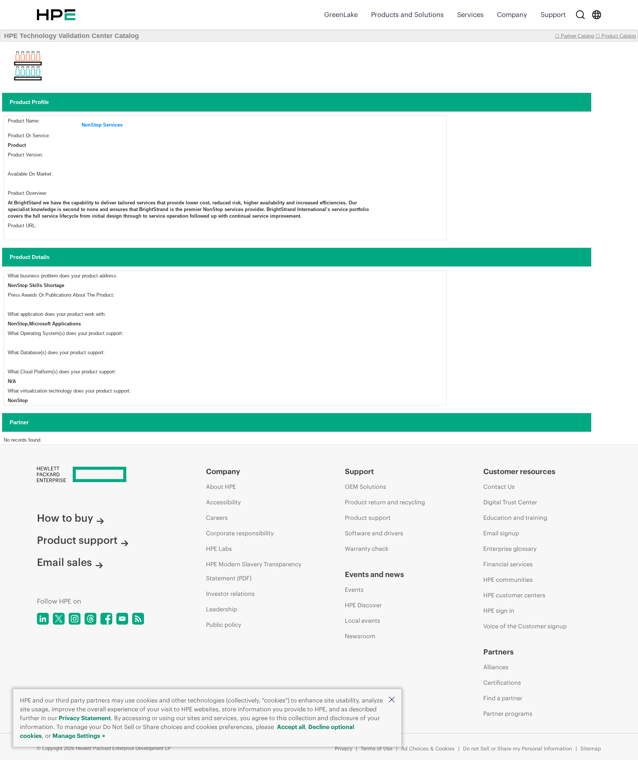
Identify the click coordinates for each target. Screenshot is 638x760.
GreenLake (341, 14)
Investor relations (230, 593)
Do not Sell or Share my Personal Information (517, 748)
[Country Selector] (596, 15)
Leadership (221, 609)
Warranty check (366, 548)
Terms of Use (376, 748)
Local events (362, 620)
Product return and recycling (385, 502)
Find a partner (502, 698)
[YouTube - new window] (122, 619)
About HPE (221, 486)
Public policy (223, 624)
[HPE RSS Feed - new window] (138, 619)
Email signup (501, 533)
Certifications (502, 682)
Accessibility (223, 502)
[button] (392, 700)
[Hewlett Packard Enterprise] (56, 15)
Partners (498, 651)
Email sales (64, 562)
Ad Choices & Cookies (428, 748)
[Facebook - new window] (106, 619)
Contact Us (499, 486)
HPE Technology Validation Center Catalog (71, 35)
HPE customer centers (514, 595)
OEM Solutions (365, 486)
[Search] (580, 15)
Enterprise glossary (509, 548)
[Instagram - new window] (74, 619)
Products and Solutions (407, 14)
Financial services (508, 564)
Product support (77, 540)
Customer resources (519, 471)
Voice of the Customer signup (525, 626)
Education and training (515, 517)
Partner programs (507, 713)
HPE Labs (219, 548)
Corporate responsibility (240, 533)
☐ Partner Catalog (574, 36)
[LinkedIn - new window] (43, 619)
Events (354, 589)
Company (512, 14)
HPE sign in (498, 610)
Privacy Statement (85, 718)
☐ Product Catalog (616, 36)
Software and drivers (374, 533)
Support (553, 14)
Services (470, 14)
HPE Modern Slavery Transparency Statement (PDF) (253, 571)
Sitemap (590, 748)
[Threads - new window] (90, 619)
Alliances (495, 667)
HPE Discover (363, 605)
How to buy (65, 518)
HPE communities (508, 579)
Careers (217, 517)
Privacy (343, 748)
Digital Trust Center (510, 502)
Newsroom (360, 636)
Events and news (374, 574)
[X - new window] (59, 619)
